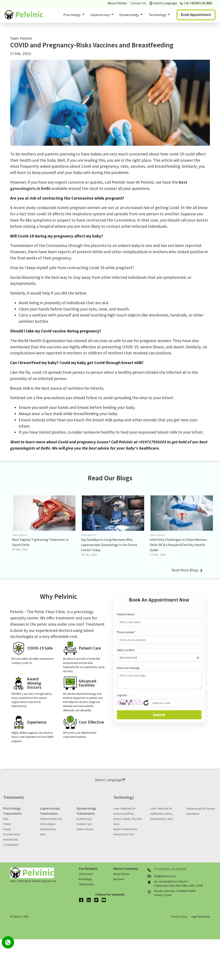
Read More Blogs (185, 570)
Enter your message (128, 668)
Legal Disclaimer (200, 916)
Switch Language (165, 3)
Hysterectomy (48, 829)
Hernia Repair (47, 824)
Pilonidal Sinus (11, 834)
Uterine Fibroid (84, 829)
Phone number (126, 632)
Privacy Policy (179, 916)
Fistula (7, 824)
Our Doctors (86, 874)
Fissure (7, 829)
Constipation (10, 844)
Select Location (126, 650)
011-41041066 (178, 869)
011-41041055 (162, 869)
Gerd (42, 834)
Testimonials (86, 884)
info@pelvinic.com (165, 876)
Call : (197, 3)
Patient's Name (126, 614)
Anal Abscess (10, 839)
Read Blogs (85, 879)
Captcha (122, 695)
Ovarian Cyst (83, 824)
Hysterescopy (84, 818)
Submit (159, 715)
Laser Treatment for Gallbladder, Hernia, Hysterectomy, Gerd (161, 813)
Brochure (118, 879)
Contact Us (138, 3)
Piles (5, 818)
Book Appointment (196, 14)
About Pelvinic (117, 3)
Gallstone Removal (51, 818)
